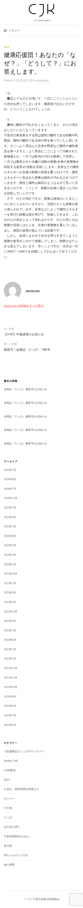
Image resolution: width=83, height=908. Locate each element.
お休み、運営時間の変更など (21, 789)
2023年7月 (10, 583)
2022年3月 (10, 649)
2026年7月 (10, 470)
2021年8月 (10, 706)
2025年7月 (10, 507)
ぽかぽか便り (12, 826)
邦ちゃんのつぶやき (16, 855)
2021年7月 (10, 715)
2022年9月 (10, 621)
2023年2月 (10, 602)
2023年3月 (10, 592)
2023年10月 (10, 573)
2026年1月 (10, 488)
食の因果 (9, 864)
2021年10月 (10, 687)
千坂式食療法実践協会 (46, 899)
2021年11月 (10, 677)
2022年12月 (10, 611)
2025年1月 (10, 526)
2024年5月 (10, 545)
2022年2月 (10, 658)
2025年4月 (10, 517)
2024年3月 (10, 555)
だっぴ (8, 817)
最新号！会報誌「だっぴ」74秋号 (27, 349)
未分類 (8, 846)
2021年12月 (10, 668)
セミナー (9, 798)
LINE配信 (10, 770)
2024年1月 (10, 564)
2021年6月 (10, 725)
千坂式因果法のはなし (17, 836)
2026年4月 (10, 479)
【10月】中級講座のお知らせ (24, 334)
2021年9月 (10, 696)
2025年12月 (10, 498)
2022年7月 (10, 630)
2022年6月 (10, 639)
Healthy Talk (11, 760)
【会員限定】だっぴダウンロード (24, 751)
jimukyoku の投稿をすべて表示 (24, 306)
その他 (8, 808)
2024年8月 (10, 536)
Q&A (6, 47)
